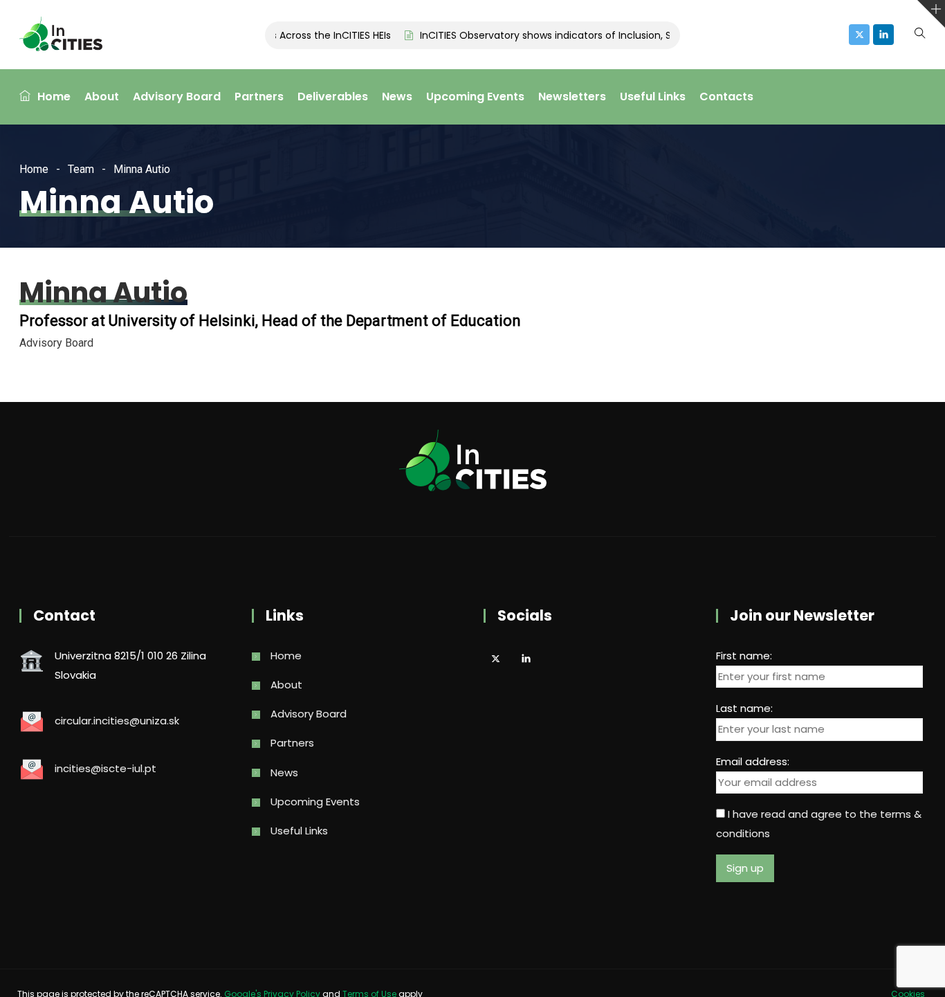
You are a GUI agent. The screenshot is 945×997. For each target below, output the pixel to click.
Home (54, 96)
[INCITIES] (60, 35)
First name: (744, 655)
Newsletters (572, 96)
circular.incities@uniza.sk (117, 720)
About (101, 96)
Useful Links (653, 96)
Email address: (752, 761)
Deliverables (332, 96)
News (397, 96)
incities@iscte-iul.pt (105, 768)
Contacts (726, 96)
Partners (259, 96)
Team (81, 169)
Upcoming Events (475, 96)
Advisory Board (177, 96)
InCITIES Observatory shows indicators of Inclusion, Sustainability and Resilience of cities (620, 35)
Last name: (744, 708)
